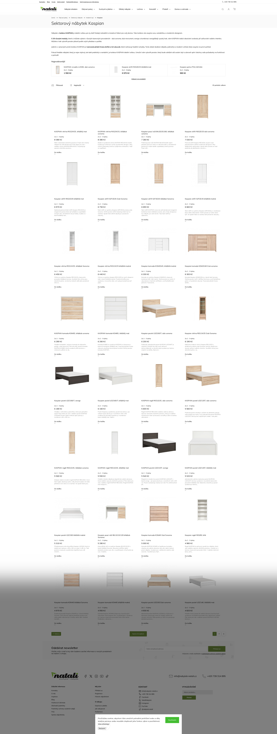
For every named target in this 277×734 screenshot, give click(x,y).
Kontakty (42, 2)
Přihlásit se (217, 649)
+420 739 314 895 (216, 676)
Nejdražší (77, 85)
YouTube (101, 676)
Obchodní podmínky (58, 706)
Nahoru (57, 634)
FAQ (52, 712)
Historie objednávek (102, 697)
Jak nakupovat (100, 709)
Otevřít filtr (57, 85)
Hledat (189, 697)
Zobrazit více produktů (138, 79)
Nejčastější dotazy (72, 2)
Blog (48, 2)
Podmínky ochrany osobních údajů (63, 709)
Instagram (96, 676)
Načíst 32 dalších (138, 634)
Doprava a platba (101, 706)
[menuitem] (70, 9)
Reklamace (99, 712)
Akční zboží (61, 2)
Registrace (98, 694)
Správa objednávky (57, 715)
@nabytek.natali (107, 676)
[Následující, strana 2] (219, 634)
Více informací (103, 724)
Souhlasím (172, 720)
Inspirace (54, 697)
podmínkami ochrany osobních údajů (213, 654)
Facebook (85, 676)
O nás (53, 2)
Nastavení (102, 728)
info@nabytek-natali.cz (185, 676)
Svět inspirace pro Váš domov (89, 2)
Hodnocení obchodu (58, 703)
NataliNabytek (91, 676)
